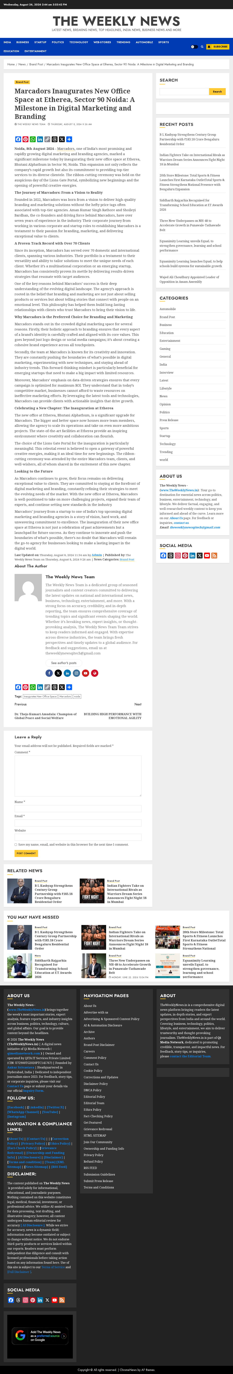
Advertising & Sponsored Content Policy (111, 1019)
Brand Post (22, 82)
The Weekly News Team (31, 124)
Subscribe (221, 46)
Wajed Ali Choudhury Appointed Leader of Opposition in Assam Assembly (189, 279)
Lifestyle (166, 388)
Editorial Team (94, 1103)
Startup (40, 42)
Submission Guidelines (99, 1174)
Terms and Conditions (99, 1187)
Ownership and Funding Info (104, 1149)
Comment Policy (95, 1058)
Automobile (144, 42)
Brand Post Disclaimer (99, 1045)
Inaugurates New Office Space (40, 696)
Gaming (165, 349)
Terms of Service (54, 1267)
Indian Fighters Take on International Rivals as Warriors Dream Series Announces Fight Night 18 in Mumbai (126, 894)
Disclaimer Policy (96, 1084)
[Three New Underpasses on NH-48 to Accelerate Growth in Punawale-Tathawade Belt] (93, 965)
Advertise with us (96, 1012)
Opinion (165, 404)
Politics (58, 42)
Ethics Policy (92, 1110)
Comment (22, 752)
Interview (166, 373)
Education (11, 51)
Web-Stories (102, 42)
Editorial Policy (94, 1097)
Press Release (169, 420)
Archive (89, 1032)
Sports (163, 42)
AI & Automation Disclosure (103, 1025)
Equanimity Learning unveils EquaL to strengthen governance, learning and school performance (190, 245)
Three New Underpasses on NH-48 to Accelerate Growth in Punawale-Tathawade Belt (190, 225)
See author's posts (63, 663)
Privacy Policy (93, 1155)
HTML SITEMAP (95, 1135)
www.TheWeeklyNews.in (179, 490)
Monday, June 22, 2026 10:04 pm (130, 977)
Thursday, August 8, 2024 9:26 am (71, 124)
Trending (123, 42)
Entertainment (36, 51)
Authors (89, 1038)
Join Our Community (98, 1142)
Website (20, 830)
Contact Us (91, 1064)
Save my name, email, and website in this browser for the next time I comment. (73, 844)
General (165, 357)
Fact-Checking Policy (98, 1116)
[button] (202, 46)
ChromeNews (128, 1370)
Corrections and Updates (101, 1077)
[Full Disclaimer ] (19, 1272)
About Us (176, 518)
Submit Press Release (98, 1181)
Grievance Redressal (98, 1129)
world (164, 460)
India (7, 42)
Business (22, 42)
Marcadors (65, 148)
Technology (78, 42)
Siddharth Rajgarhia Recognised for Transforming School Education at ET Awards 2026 (191, 205)
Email (20, 816)
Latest (164, 381)
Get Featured (93, 1123)
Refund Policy (93, 1162)
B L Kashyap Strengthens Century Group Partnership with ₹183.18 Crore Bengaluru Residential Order (54, 894)
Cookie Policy (93, 1071)
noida (77, 696)
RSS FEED (90, 1168)
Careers (89, 1051)
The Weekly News (116, 21)
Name (20, 802)
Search (169, 80)
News (163, 396)
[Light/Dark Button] (194, 47)
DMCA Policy (92, 1090)
